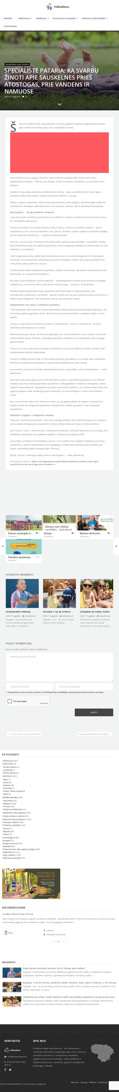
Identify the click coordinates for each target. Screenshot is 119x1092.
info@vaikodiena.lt (17, 1056)
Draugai (84, 1082)
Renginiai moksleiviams (12, 809)
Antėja (48, 533)
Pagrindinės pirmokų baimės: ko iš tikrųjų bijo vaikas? (20, 611)
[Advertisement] (59, 153)
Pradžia (8, 18)
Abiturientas (8, 800)
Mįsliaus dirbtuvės (90, 533)
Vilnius (5, 794)
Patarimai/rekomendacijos (14, 819)
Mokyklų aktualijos (10, 797)
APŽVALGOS (8, 761)
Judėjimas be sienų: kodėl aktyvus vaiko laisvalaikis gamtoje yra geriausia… (96, 611)
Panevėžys (7, 788)
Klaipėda (6, 785)
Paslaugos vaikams (64, 18)
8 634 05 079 (13, 1062)
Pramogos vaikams (11, 822)
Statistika (6, 846)
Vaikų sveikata (23, 64)
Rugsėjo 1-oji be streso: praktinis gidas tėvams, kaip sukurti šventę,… (57, 611)
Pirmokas (7, 806)
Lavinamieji (7, 770)
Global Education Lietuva (18, 914)
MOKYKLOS (7, 776)
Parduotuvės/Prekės (94, 18)
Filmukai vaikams (10, 767)
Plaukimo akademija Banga (23, 557)
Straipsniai (10, 26)
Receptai (6, 840)
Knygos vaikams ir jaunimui (14, 816)
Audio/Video (8, 764)
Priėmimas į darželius (12, 825)
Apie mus (75, 1082)
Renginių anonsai (10, 843)
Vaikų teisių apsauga (11, 858)
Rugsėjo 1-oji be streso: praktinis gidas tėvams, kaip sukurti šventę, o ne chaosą (69, 982)
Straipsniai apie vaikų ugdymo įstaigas (19, 849)
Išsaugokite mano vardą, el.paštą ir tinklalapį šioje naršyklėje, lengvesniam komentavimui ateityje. (56, 692)
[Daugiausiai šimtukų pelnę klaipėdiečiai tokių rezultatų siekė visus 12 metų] (116, 546)
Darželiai (41, 18)
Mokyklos (24, 18)
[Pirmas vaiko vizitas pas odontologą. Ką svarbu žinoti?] (3, 546)
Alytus (5, 779)
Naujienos (7, 803)
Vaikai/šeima (11, 64)
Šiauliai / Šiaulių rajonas (12, 791)
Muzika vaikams (9, 773)
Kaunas (6, 782)
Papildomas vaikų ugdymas (14, 812)
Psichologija (8, 837)
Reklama (93, 1082)
